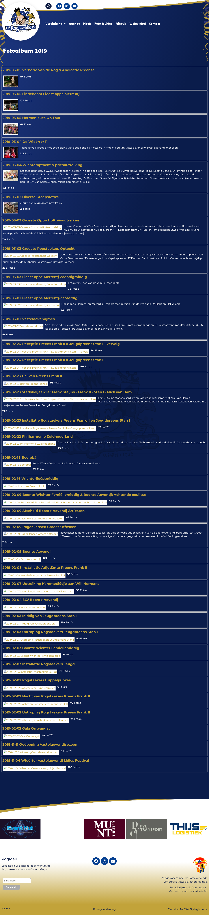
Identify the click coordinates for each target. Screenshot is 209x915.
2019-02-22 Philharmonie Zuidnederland (37, 436)
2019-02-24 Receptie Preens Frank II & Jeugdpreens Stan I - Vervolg (61, 344)
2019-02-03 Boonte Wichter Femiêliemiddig (40, 648)
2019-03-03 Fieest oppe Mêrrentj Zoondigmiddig (44, 277)
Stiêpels (121, 23)
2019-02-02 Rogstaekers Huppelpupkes (36, 680)
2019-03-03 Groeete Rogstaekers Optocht (38, 248)
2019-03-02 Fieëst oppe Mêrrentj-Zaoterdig (39, 298)
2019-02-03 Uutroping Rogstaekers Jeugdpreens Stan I (50, 632)
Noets (87, 23)
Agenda (74, 23)
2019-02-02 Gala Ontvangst (26, 728)
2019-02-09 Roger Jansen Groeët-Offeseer (39, 527)
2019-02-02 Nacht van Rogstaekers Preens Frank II (46, 696)
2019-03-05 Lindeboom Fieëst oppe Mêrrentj (41, 94)
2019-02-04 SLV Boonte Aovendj (30, 600)
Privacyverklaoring (104, 909)
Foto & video (103, 23)
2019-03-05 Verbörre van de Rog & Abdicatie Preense (48, 70)
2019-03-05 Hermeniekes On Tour (31, 118)
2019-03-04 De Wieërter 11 (25, 142)
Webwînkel (137, 23)
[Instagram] (67, 6)
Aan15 (183, 909)
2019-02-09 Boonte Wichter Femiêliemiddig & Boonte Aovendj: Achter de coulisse (74, 494)
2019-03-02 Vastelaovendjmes (28, 319)
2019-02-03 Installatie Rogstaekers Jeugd (38, 664)
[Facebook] (59, 6)
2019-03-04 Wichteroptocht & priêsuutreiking (42, 165)
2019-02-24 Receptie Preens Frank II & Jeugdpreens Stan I (52, 360)
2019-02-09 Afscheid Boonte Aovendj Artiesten (43, 511)
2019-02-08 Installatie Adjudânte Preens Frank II (44, 567)
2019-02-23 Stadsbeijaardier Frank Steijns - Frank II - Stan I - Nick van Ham (67, 392)
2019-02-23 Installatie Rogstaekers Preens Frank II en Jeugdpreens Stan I (66, 420)
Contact (154, 23)
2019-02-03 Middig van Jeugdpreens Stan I (39, 616)
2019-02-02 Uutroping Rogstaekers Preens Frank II (46, 712)
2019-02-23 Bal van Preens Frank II (32, 376)
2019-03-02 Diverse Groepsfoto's (30, 197)
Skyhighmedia (198, 909)
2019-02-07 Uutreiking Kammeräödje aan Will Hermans (50, 583)
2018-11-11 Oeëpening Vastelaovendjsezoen (39, 744)
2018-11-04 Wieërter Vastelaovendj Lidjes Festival (45, 760)
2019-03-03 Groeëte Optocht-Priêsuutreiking (41, 220)
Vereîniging (53, 23)
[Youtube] (74, 6)
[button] (48, 6)
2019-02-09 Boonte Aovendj (26, 551)
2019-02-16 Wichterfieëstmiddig (30, 478)
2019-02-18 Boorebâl (19, 457)
